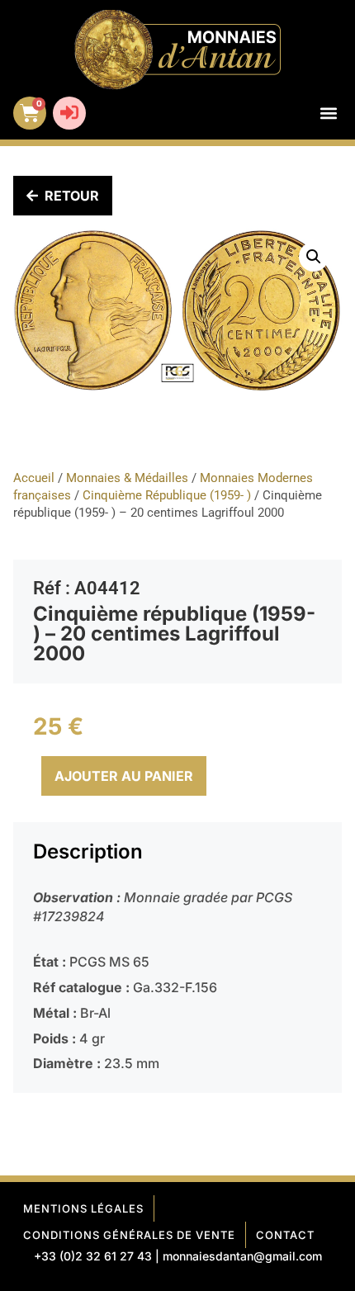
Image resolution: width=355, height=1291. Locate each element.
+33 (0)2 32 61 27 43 (93, 1256)
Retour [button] (72, 195)
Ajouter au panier (123, 776)
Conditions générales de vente (129, 1234)
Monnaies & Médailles (127, 478)
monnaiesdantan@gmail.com (242, 1256)
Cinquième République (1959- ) (167, 495)
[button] (328, 113)
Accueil (33, 478)
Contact (285, 1234)
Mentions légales (83, 1208)
